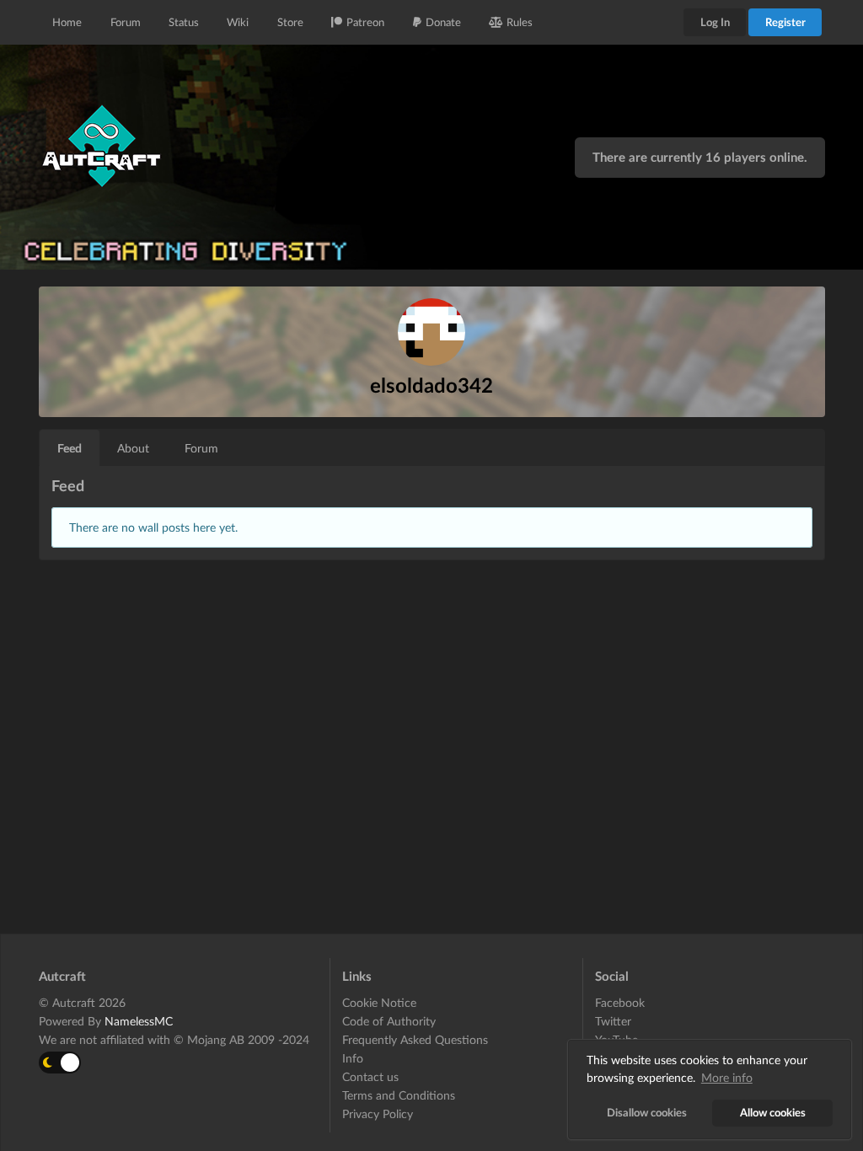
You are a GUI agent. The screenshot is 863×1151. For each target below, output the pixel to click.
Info (352, 1058)
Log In (715, 22)
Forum (125, 22)
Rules (520, 22)
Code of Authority (389, 1021)
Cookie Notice (379, 1002)
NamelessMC (139, 1021)
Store (290, 22)
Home (67, 22)
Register (785, 22)
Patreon (365, 22)
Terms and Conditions (398, 1095)
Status (184, 22)
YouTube (616, 1039)
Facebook (620, 1002)
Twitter (613, 1021)
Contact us (370, 1076)
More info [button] (727, 1077)
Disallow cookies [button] (647, 1112)
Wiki (238, 22)
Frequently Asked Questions (415, 1039)
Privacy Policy (377, 1113)
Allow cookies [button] (773, 1112)
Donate (443, 22)
